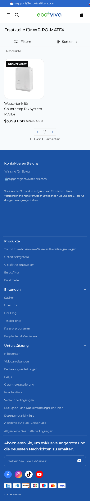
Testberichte (12, 320)
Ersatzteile (11, 280)
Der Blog (10, 313)
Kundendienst (14, 392)
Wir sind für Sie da (17, 171)
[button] (8, 15)
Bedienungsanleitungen (20, 369)
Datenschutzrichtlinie (19, 415)
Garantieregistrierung (19, 384)
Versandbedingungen (19, 400)
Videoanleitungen (16, 361)
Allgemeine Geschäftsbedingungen (28, 431)
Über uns (10, 305)
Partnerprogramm (17, 328)
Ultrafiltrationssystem (19, 264)
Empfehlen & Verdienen (20, 336)
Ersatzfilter (11, 272)
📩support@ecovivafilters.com (25, 179)
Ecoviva (17, 494)
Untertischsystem (16, 257)
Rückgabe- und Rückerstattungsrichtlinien (33, 407)
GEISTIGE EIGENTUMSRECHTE (25, 423)
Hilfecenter (11, 353)
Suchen (9, 297)
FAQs (8, 377)
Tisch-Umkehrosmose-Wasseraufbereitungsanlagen (40, 249)
